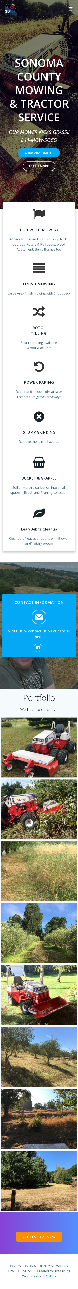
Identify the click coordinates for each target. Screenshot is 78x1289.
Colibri (51, 1276)
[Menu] (70, 9)
